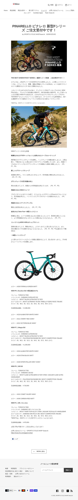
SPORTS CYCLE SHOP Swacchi (64, 495)
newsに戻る (40, 451)
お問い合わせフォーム (22, 474)
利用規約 (8, 476)
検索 (6, 468)
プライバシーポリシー (27, 468)
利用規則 (14, 468)
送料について (29, 471)
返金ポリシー (18, 476)
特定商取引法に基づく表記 (13, 471)
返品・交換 (8, 474)
